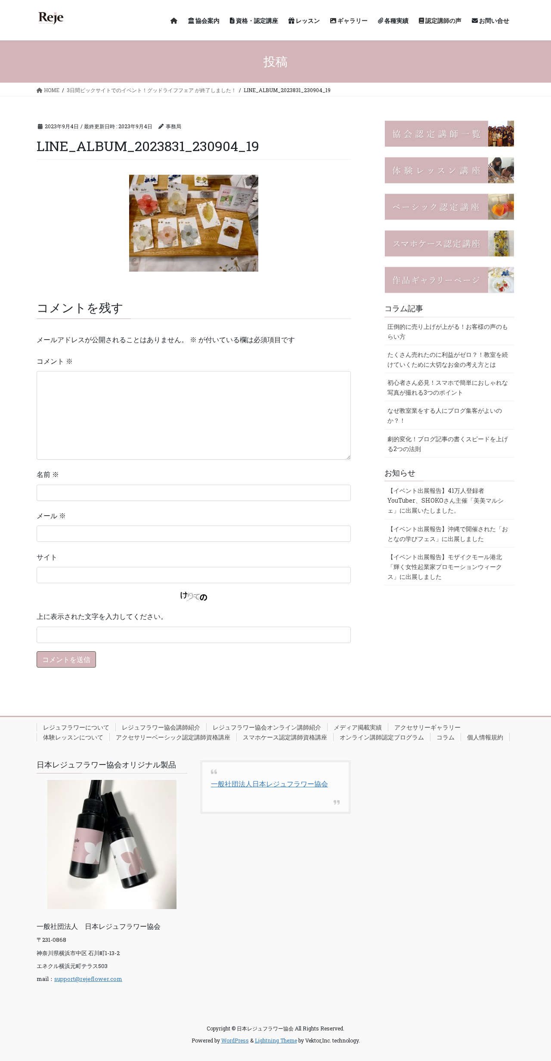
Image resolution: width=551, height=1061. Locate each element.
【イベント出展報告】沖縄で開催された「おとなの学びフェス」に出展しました (447, 534)
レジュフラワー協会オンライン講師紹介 (267, 727)
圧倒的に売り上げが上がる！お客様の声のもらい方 (447, 331)
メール (51, 515)
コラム (445, 737)
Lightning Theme (276, 1040)
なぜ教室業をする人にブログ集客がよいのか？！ (444, 415)
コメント (55, 360)
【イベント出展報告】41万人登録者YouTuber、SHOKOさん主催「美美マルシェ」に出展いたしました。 (445, 500)
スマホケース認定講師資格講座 (285, 737)
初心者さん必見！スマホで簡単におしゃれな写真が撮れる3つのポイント (447, 387)
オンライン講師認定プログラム (382, 737)
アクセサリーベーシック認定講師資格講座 (173, 737)
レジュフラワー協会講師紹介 (161, 727)
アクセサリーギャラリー (427, 727)
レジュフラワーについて (76, 727)
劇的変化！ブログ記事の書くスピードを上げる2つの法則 (447, 444)
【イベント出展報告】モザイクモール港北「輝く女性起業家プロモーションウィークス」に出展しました (444, 567)
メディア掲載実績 (358, 727)
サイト (47, 556)
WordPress (235, 1040)
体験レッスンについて (73, 737)
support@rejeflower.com (88, 979)
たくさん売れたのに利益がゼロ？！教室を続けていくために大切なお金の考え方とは (447, 359)
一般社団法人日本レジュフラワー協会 (269, 783)
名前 (48, 474)
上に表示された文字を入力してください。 (102, 616)
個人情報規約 (485, 737)
